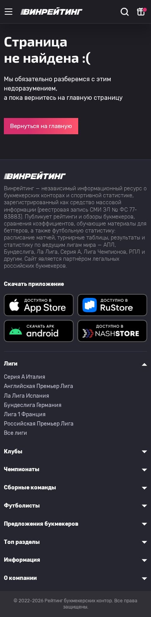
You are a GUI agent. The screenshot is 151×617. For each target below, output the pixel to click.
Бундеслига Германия (33, 405)
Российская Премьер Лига (39, 423)
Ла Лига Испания (26, 396)
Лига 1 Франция (25, 414)
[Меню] (8, 11)
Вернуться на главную (41, 126)
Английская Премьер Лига (38, 386)
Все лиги (15, 433)
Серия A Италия (24, 377)
